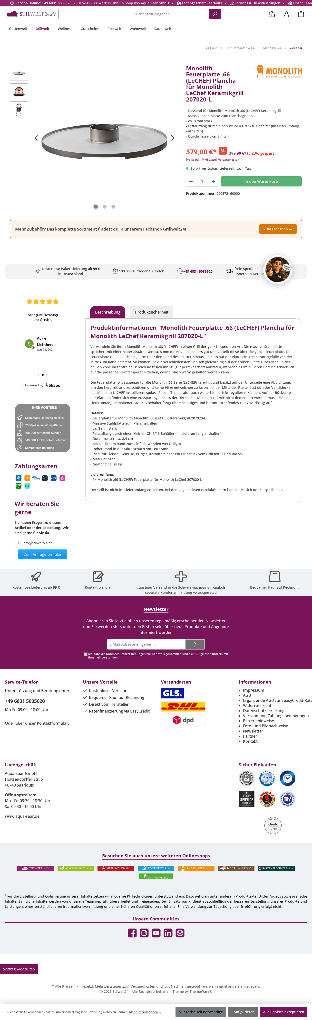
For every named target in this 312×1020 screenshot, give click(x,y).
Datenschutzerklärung (263, 710)
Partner (250, 736)
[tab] (107, 312)
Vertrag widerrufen (19, 969)
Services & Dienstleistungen (257, 3)
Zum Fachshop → (278, 229)
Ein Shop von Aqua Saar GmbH (144, 3)
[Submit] (195, 644)
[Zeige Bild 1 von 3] (96, 207)
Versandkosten (143, 986)
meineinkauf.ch (212, 587)
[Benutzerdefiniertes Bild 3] (287, 778)
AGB (197, 654)
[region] (93, 138)
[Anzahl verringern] (191, 181)
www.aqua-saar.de (22, 816)
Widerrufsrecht (257, 705)
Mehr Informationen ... (145, 1012)
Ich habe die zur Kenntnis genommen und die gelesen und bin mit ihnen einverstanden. (158, 655)
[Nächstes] (172, 138)
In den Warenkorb (261, 181)
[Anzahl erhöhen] (213, 181)
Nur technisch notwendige (201, 1012)
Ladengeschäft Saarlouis (201, 3)
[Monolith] (278, 85)
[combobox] (154, 14)
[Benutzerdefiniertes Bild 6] (287, 799)
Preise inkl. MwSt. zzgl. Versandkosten (212, 160)
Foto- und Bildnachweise (265, 726)
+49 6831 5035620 (198, 271)
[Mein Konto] (286, 14)
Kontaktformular (98, 587)
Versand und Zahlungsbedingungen (276, 715)
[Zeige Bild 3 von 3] (113, 207)
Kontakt (250, 741)
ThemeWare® (201, 991)
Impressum (253, 690)
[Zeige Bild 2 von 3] (105, 207)
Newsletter (253, 731)
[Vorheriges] (36, 138)
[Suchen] (215, 14)
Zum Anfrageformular (42, 554)
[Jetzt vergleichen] (272, 14)
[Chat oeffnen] (278, 269)
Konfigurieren (243, 1012)
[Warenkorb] (301, 14)
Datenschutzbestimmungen (126, 654)
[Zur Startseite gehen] (31, 14)
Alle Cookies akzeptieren (283, 1012)
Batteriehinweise (258, 720)
